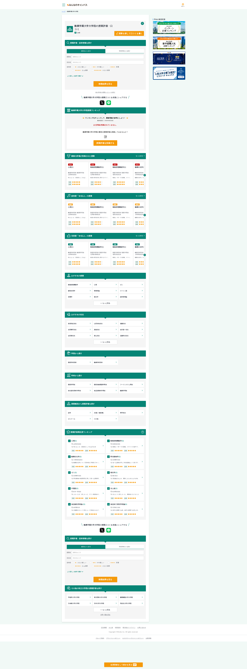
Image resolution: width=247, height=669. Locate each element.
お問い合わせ (141, 627)
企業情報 (148, 638)
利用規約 (118, 627)
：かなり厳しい (80, 67)
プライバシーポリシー (113, 638)
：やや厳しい (98, 67)
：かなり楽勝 (102, 70)
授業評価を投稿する (105, 143)
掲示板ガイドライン (129, 627)
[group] (77, 174)
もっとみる (139, 156)
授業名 (86, 51)
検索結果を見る (105, 84)
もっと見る (106, 303)
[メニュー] (64, 5)
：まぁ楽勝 (81, 70)
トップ (63, 11)
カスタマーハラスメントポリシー (133, 638)
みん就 (111, 627)
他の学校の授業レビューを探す (105, 92)
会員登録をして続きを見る (123, 665)
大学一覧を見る (105, 615)
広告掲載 (104, 627)
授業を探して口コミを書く (131, 33)
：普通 (114, 67)
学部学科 (124, 51)
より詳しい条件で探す (74, 76)
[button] (145, 175)
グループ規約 (100, 638)
